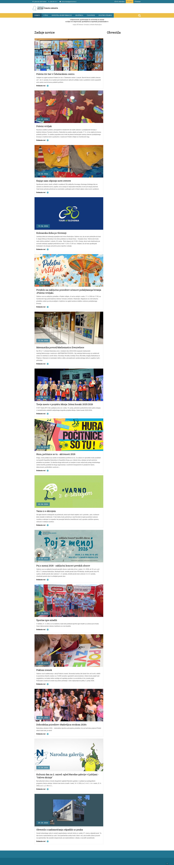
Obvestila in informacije (62, 15)
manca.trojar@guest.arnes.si (69, 1)
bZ (167, 863)
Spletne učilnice (105, 15)
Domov (37, 15)
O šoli (45, 15)
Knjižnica (79, 15)
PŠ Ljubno (129, 1)
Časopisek (91, 15)
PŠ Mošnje (137, 1)
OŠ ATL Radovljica (119, 1)
